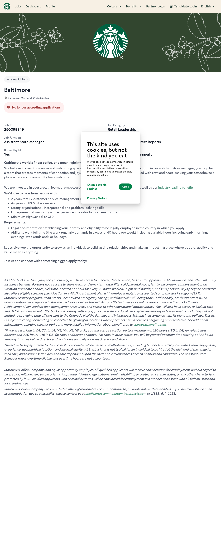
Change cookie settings (97, 186)
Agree (125, 186)
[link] (6, 6)
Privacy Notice (97, 198)
